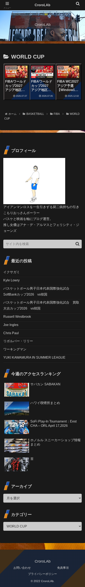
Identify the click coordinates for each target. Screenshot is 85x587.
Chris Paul (11, 333)
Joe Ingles (10, 325)
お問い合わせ (22, 567)
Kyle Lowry (11, 280)
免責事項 (63, 567)
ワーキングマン (14, 349)
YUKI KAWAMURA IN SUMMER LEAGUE (34, 357)
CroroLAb (42, 5)
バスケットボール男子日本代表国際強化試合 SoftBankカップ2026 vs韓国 (38, 291)
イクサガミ (11, 272)
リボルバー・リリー (18, 341)
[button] (77, 244)
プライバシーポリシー (42, 573)
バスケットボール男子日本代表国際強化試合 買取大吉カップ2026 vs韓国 (41, 305)
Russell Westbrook (17, 316)
